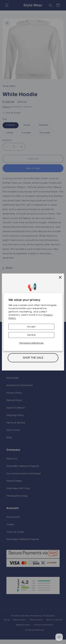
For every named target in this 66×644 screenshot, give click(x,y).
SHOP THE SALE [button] (33, 357)
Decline (31, 335)
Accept (31, 326)
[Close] (60, 277)
